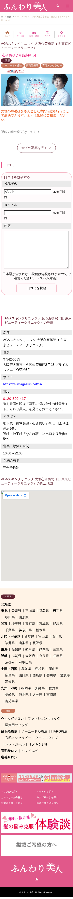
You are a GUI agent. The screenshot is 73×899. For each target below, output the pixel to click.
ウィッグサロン (12, 718)
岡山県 (54, 668)
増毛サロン (9, 757)
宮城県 (30, 610)
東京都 (30, 623)
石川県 (57, 636)
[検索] (58, 6)
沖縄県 (40, 688)
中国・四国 (9, 668)
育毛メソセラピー (52, 65)
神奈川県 (25, 630)
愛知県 (16, 649)
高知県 (10, 681)
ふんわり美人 (27, 892)
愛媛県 (65, 675)
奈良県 (44, 656)
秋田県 (10, 617)
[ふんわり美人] (25, 6)
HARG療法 (59, 731)
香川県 (51, 675)
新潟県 (29, 636)
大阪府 (6, 60)
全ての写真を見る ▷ (36, 148)
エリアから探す (9, 791)
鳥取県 (26, 668)
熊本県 (24, 694)
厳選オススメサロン (12, 803)
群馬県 (58, 623)
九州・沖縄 (9, 688)
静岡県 (44, 649)
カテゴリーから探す (12, 797)
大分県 (37, 694)
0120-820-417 (14, 399)
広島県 (10, 675)
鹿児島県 (11, 701)
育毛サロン (9, 750)
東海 (4, 649)
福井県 (10, 643)
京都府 (10, 662)
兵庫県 (58, 656)
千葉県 (10, 630)
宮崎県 (51, 694)
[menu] (67, 6)
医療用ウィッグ (16, 725)
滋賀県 (16, 656)
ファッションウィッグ (44, 718)
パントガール (15, 744)
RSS (36, 879)
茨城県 (44, 623)
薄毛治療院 (32, 65)
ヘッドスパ (29, 750)
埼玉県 (16, 623)
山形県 (24, 617)
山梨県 (24, 643)
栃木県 (41, 630)
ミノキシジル (38, 744)
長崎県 (10, 694)
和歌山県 (25, 662)
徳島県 (37, 675)
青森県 (16, 610)
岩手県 (58, 610)
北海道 (6, 604)
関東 (4, 623)
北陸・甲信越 (10, 636)
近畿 (4, 656)
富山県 (43, 636)
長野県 (37, 643)
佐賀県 (54, 688)
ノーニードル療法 (12, 65)
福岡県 (26, 688)
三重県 (58, 649)
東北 (4, 610)
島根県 (40, 668)
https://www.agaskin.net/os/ (22, 384)
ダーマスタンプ (46, 738)
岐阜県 (30, 649)
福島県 (44, 610)
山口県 (24, 675)
